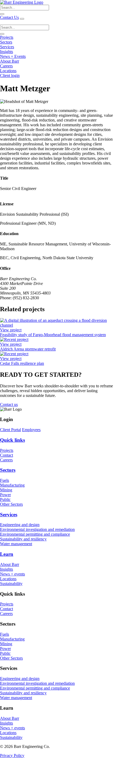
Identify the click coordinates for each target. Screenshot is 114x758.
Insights (6, 51)
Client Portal (10, 429)
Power (5, 494)
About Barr (9, 61)
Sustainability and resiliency (23, 539)
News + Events (13, 56)
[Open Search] (2, 34)
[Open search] (2, 14)
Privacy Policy (12, 755)
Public (5, 499)
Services (7, 47)
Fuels (4, 480)
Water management (16, 544)
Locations (8, 70)
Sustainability (11, 583)
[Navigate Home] (21, 2)
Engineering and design (20, 524)
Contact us (9, 404)
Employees (31, 429)
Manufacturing (12, 485)
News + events (12, 574)
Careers (6, 66)
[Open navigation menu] (22, 19)
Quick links (12, 440)
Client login (10, 75)
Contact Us (9, 17)
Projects (6, 37)
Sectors (6, 42)
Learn (6, 554)
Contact (6, 455)
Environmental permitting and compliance (35, 534)
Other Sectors (11, 504)
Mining (6, 490)
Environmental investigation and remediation (37, 529)
